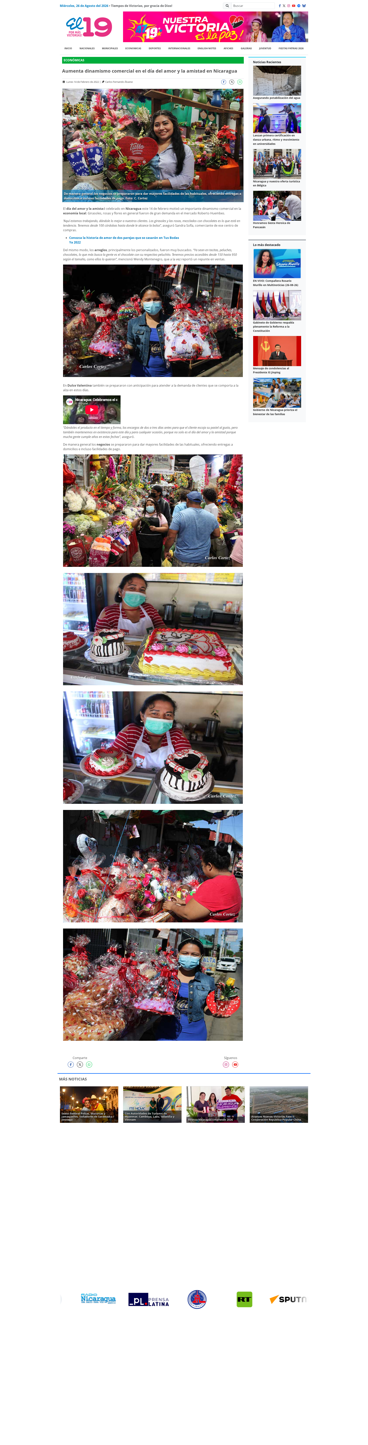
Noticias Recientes (267, 62)
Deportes (155, 48)
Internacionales (179, 48)
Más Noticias (73, 1079)
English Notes (207, 48)
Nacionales (87, 48)
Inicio (68, 48)
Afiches (228, 48)
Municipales (110, 48)
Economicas (133, 48)
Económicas (74, 60)
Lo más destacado (266, 245)
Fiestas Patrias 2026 (291, 48)
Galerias (246, 48)
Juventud (265, 48)
